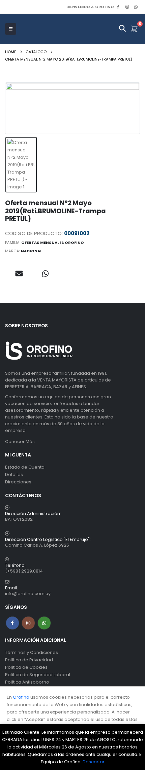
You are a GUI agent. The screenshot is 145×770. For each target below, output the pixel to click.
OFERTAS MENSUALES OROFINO (52, 242)
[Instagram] (127, 7)
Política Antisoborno (27, 682)
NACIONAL (31, 251)
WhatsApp (136, 7)
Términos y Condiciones (31, 652)
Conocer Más (20, 441)
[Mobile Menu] (10, 29)
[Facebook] (118, 7)
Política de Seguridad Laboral (37, 674)
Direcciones (18, 482)
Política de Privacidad (29, 660)
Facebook (12, 623)
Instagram (28, 623)
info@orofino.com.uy (28, 593)
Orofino (21, 697)
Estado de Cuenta (25, 467)
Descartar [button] (94, 762)
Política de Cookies (26, 667)
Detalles (14, 474)
